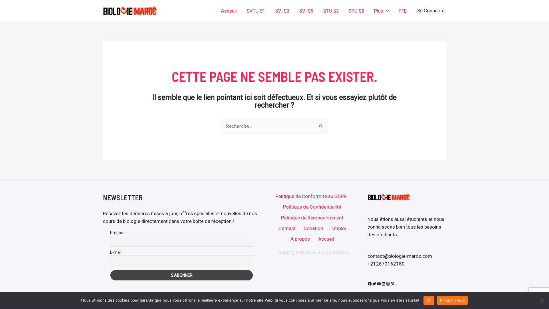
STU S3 (331, 11)
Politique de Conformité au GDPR (311, 196)
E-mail (116, 252)
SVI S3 (282, 11)
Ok (428, 300)
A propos (300, 239)
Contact (287, 228)
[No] (542, 300)
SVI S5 (306, 11)
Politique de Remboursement (312, 218)
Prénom (117, 232)
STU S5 (356, 11)
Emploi (338, 228)
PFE (403, 11)
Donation (313, 228)
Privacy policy (452, 300)
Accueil (326, 239)
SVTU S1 (255, 11)
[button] (386, 11)
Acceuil (229, 11)
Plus (378, 11)
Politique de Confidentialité (312, 207)
